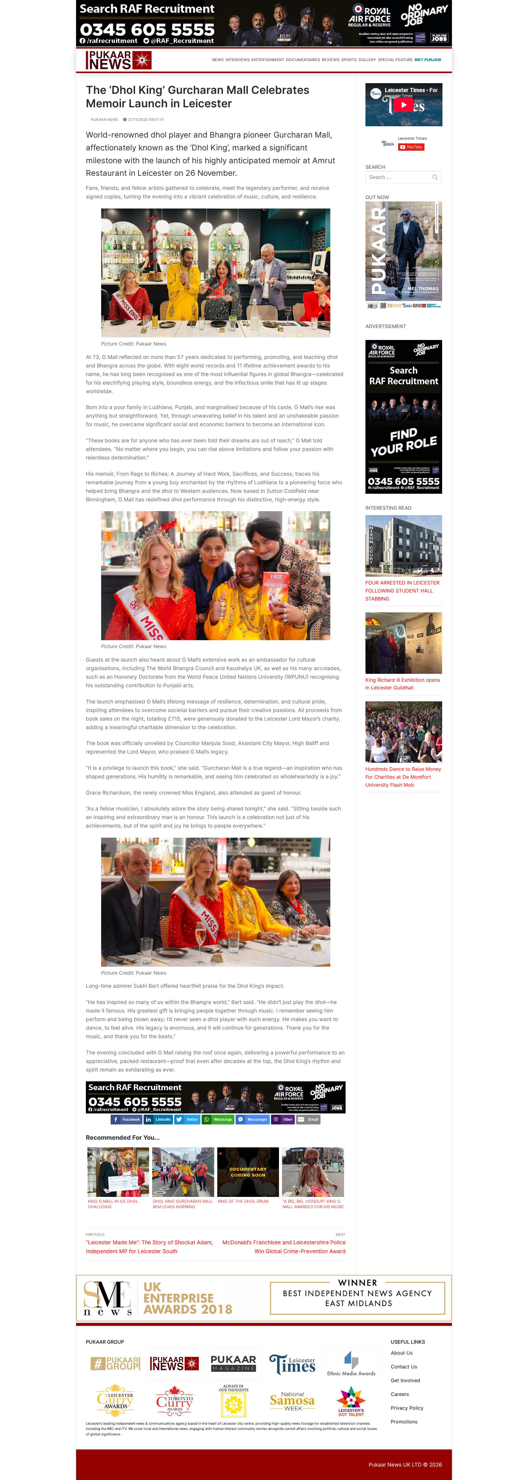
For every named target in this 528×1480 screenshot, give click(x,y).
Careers (400, 1394)
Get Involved (405, 1380)
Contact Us (404, 1367)
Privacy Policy (407, 1408)
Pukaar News (104, 119)
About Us (402, 1353)
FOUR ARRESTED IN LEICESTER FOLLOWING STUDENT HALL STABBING (402, 591)
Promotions (404, 1422)
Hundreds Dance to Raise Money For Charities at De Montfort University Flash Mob (403, 777)
